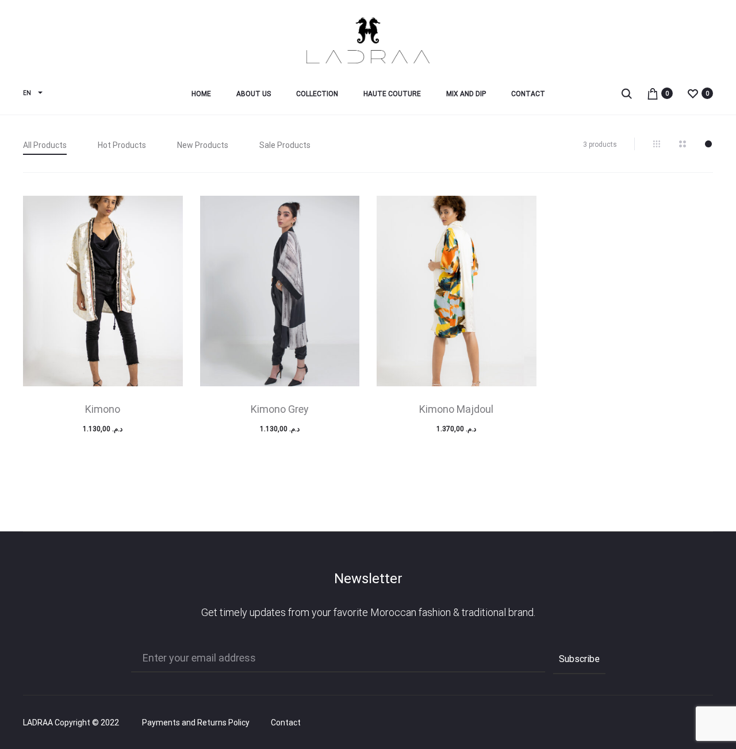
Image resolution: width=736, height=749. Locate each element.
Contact (286, 722)
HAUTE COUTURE (392, 94)
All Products (45, 145)
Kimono (102, 409)
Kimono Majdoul (456, 409)
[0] (652, 93)
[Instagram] (684, 723)
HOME (201, 94)
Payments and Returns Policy (196, 722)
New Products (202, 145)
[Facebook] (659, 723)
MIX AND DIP (466, 94)
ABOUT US (253, 94)
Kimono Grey (280, 409)
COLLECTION (317, 94)
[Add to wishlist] (168, 210)
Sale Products (284, 145)
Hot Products (122, 145)
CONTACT (528, 94)
